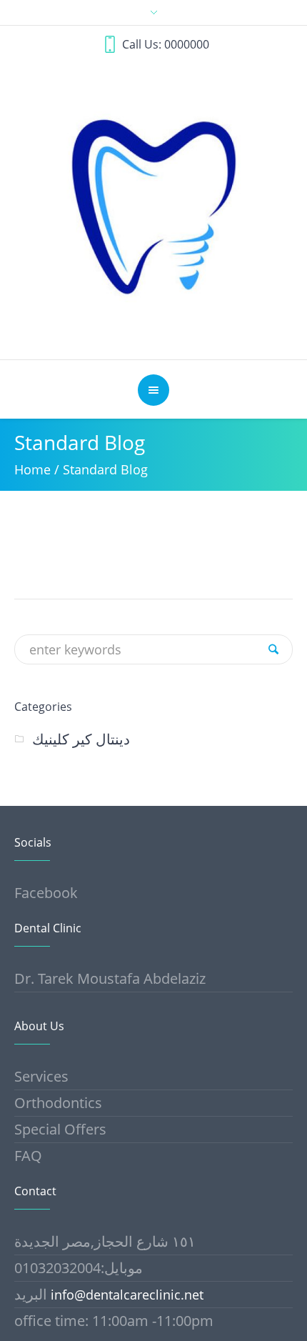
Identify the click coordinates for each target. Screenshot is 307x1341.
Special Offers (60, 1129)
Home (32, 469)
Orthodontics (58, 1102)
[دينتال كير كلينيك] (154, 205)
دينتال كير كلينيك (81, 739)
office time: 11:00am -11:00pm (113, 1320)
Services (41, 1076)
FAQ (28, 1155)
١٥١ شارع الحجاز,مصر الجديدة (105, 1241)
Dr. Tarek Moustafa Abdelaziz (110, 978)
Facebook (46, 892)
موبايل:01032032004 (78, 1267)
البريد (32, 1294)
